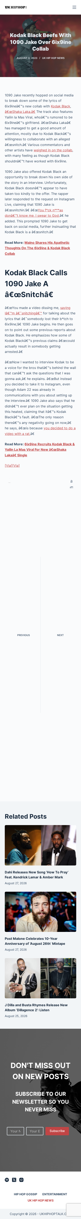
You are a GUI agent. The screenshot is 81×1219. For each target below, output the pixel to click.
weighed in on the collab (53, 150)
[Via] (8, 465)
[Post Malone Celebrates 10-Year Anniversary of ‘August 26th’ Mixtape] (40, 912)
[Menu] (74, 7)
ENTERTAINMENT (54, 1194)
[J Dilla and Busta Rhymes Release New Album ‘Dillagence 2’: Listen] (40, 978)
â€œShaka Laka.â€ (20, 112)
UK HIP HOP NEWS (53, 58)
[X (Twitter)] (14, 1180)
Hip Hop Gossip (25, 1194)
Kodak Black (60, 106)
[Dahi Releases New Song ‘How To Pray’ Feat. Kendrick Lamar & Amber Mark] (40, 845)
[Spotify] (7, 1180)
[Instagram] (21, 1180)
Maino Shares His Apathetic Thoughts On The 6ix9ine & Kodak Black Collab (37, 248)
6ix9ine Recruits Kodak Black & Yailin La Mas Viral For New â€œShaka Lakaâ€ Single (40, 449)
